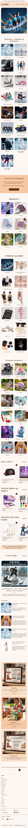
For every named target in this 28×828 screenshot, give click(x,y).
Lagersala (2, 793)
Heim (2, 777)
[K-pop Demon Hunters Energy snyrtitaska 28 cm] (9, 474)
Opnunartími (3, 799)
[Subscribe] (20, 770)
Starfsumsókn (3, 806)
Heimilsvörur (3, 785)
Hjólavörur (2, 782)
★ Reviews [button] (26, 415)
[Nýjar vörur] (14, 709)
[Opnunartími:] (14, 742)
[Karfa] (23, 4)
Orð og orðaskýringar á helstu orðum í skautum (19, 630)
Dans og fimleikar (4, 779)
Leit (1, 804)
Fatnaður (2, 788)
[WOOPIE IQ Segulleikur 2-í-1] (9, 503)
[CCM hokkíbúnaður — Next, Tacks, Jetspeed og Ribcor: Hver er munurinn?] (14, 574)
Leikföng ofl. (3, 787)
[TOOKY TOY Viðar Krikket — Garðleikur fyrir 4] (9, 532)
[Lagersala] (14, 674)
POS (11, 825)
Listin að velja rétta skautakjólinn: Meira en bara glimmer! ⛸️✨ (18, 642)
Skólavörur (3, 790)
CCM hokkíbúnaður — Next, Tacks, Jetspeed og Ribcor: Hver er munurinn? (14, 589)
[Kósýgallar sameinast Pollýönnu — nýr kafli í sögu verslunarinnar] (6, 621)
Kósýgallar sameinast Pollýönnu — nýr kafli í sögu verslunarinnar (19, 617)
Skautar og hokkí (4, 780)
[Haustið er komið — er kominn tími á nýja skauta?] (6, 608)
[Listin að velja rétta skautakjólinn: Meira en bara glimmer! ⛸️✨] (6, 646)
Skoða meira (24, 461)
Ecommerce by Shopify (19, 825)
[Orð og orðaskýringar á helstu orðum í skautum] (6, 633)
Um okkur (2, 801)
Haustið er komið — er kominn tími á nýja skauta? (19, 604)
